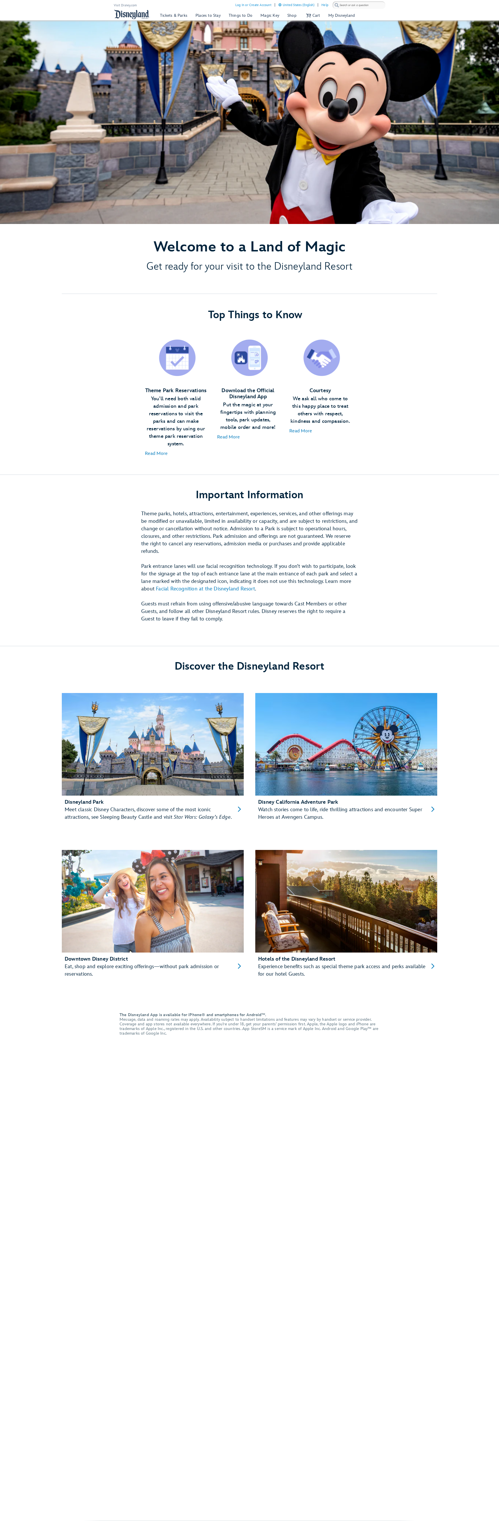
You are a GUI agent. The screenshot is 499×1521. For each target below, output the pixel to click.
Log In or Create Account (253, 5)
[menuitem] (280, 4)
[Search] (337, 5)
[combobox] (359, 5)
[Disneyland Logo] (132, 14)
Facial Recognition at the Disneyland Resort (205, 589)
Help (324, 5)
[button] (312, 15)
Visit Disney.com (125, 5)
